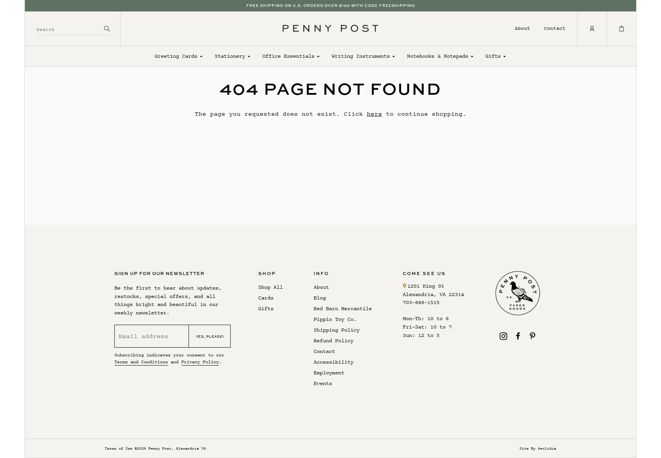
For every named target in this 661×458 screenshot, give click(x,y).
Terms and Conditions (141, 361)
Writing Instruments (361, 56)
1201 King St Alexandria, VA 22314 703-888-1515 (433, 294)
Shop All (270, 287)
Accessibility (333, 362)
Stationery (230, 56)
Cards (266, 298)
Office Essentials (288, 56)
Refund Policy (333, 340)
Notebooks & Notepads (437, 56)
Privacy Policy (200, 361)
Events (323, 383)
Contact (554, 28)
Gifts (493, 56)
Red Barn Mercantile (343, 308)
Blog (320, 298)
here (374, 113)
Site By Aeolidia (537, 448)
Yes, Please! (210, 336)
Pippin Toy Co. (335, 319)
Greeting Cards (176, 56)
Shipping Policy (337, 330)
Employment (329, 372)
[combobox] (68, 28)
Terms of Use (118, 448)
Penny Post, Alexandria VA (177, 448)
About (522, 28)
